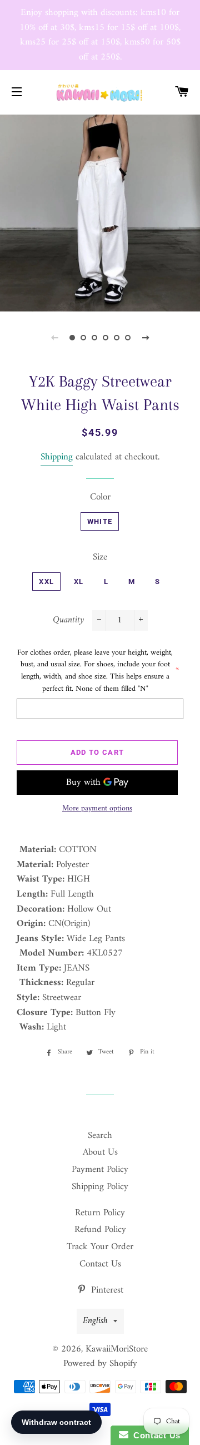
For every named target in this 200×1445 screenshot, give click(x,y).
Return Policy (100, 1213)
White (100, 521)
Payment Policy (100, 1169)
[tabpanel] (100, 212)
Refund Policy (100, 1229)
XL (79, 581)
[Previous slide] (54, 337)
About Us (100, 1152)
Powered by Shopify (100, 1363)
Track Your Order (100, 1247)
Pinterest (105, 1290)
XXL (46, 581)
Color (100, 497)
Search (100, 1135)
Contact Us (100, 1264)
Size (100, 557)
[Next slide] (145, 337)
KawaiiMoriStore (117, 1349)
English (95, 1321)
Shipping (57, 457)
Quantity (68, 620)
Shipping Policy (100, 1187)
